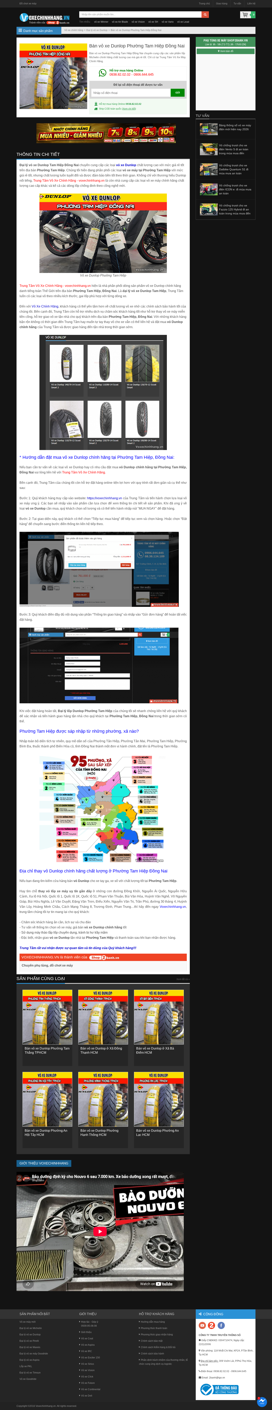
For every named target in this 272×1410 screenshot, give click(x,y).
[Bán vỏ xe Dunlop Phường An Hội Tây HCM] (47, 1099)
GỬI (177, 92)
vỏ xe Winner (101, 21)
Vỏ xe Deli (86, 1395)
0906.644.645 (144, 74)
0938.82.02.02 (120, 74)
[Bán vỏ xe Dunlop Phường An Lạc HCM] (159, 1099)
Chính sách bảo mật (151, 1341)
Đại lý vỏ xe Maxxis (30, 1347)
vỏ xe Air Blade (120, 21)
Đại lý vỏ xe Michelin (31, 1328)
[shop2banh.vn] (104, 957)
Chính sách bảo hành (152, 1353)
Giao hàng (221, 3)
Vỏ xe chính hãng (73, 30)
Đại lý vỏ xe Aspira (29, 1360)
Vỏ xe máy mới (28, 1321)
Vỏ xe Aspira (88, 1344)
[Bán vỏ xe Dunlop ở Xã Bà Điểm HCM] (159, 1017)
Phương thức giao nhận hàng (157, 1334)
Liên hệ (251, 3)
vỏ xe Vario (168, 21)
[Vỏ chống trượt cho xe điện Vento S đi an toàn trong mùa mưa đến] (209, 149)
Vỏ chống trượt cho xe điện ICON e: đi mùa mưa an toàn (235, 189)
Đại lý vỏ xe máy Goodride (34, 1353)
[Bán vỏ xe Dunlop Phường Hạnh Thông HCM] (103, 1099)
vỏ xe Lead (183, 21)
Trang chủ (204, 3)
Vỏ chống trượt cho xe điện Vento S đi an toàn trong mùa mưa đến (233, 149)
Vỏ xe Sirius (87, 1364)
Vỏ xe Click (87, 1376)
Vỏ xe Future (88, 1383)
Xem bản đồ (226, 51)
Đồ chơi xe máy (28, 3)
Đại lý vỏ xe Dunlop (97, 30)
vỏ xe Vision (138, 21)
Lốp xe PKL (26, 1366)
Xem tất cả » (183, 979)
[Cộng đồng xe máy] (211, 1325)
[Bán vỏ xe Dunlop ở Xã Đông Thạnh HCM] (103, 1017)
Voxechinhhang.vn (46, 1406)
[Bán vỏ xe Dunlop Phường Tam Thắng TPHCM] (47, 1017)
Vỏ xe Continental (90, 1389)
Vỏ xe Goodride (28, 1379)
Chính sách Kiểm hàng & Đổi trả (158, 1347)
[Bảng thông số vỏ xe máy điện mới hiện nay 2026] (209, 129)
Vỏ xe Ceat (87, 1338)
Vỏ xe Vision (88, 1370)
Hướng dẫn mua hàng (153, 1321)
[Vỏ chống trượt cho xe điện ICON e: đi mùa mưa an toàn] (209, 189)
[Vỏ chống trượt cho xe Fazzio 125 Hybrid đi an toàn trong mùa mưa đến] (209, 209)
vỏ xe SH (153, 21)
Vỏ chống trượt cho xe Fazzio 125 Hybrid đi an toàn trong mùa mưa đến (234, 209)
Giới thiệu (86, 1332)
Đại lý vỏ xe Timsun (30, 1372)
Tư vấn (237, 3)
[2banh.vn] (202, 1326)
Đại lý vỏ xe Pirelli (29, 1341)
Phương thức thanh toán (154, 1328)
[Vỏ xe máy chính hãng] (221, 1325)
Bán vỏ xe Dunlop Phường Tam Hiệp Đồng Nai (136, 30)
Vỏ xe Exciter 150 (90, 1357)
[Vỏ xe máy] (44, 18)
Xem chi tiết (129, 108)
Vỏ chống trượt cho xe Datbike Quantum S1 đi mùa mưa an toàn (233, 169)
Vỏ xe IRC (86, 1351)
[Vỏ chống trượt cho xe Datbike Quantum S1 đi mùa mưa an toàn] (209, 169)
